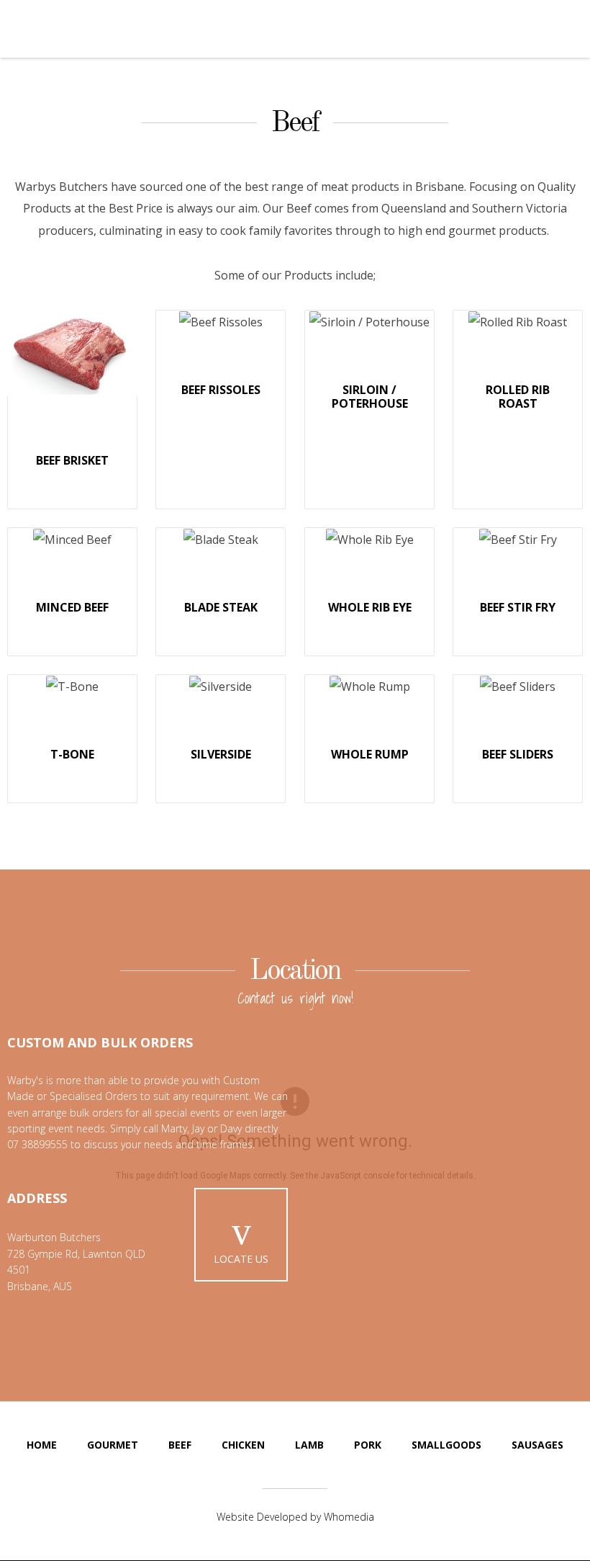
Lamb (309, 1445)
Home (42, 1445)
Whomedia (349, 1517)
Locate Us (241, 1259)
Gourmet (112, 1445)
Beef (295, 123)
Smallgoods (446, 1445)
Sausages (537, 1445)
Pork (367, 1445)
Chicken (243, 1445)
